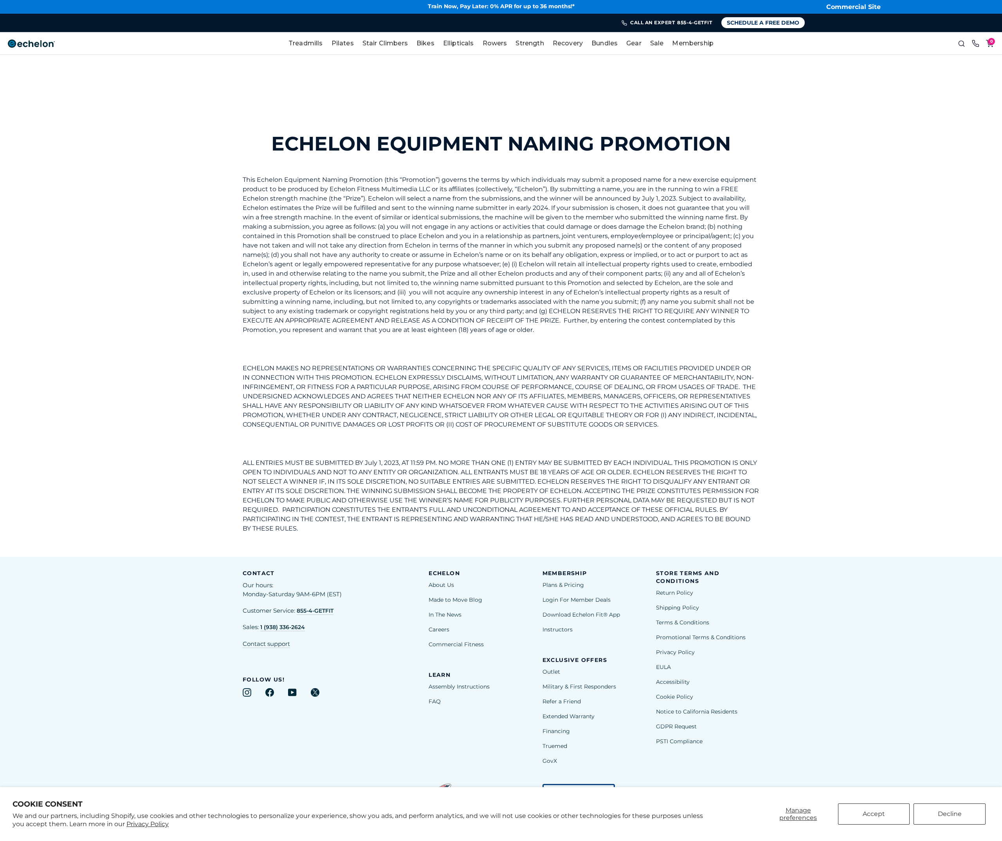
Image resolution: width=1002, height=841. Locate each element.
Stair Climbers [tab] (385, 43)
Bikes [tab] (425, 43)
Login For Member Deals (576, 599)
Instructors (557, 629)
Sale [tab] (657, 43)
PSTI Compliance (679, 741)
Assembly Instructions (459, 686)
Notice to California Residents (696, 711)
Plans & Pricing (563, 584)
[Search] (961, 43)
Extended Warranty (568, 716)
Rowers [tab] (495, 43)
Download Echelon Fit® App (581, 614)
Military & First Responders (579, 686)
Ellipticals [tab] (458, 43)
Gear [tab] (634, 43)
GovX (549, 760)
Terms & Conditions (682, 622)
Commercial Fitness (456, 644)
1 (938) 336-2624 (282, 627)
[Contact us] (975, 43)
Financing (556, 731)
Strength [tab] (529, 43)
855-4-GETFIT (315, 610)
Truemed (554, 746)
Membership (693, 43)
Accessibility (673, 681)
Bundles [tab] (604, 43)
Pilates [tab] (343, 43)
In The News (445, 614)
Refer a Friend (561, 701)
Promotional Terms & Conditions (701, 637)
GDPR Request (676, 726)
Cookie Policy (674, 696)
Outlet (551, 671)
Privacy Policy (147, 824)
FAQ (435, 701)
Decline (950, 814)
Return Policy (674, 592)
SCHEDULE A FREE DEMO (763, 22)
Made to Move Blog (455, 599)
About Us (441, 584)
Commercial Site (853, 7)
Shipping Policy (677, 607)
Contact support (266, 643)
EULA (663, 667)
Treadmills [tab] (305, 43)
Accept (874, 814)
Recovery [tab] (568, 43)
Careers (439, 629)
